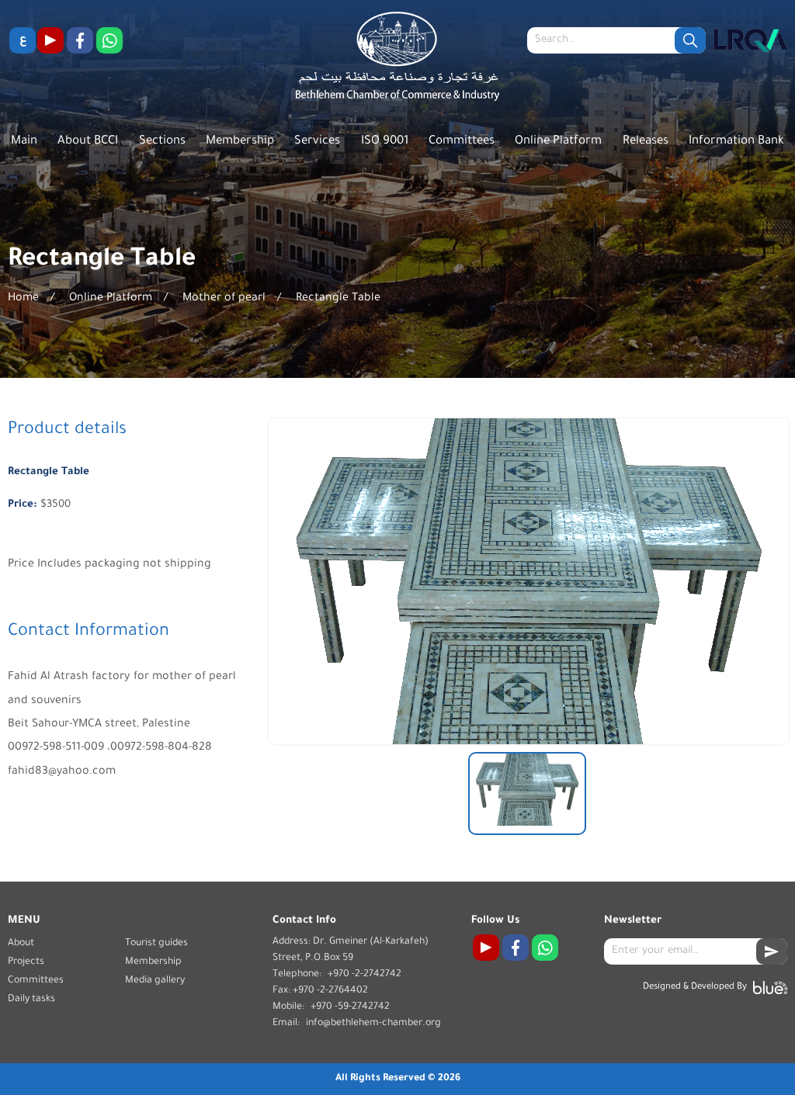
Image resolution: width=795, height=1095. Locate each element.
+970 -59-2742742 (350, 1007)
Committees (462, 141)
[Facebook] (80, 40)
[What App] (109, 40)
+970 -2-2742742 (364, 974)
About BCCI (87, 141)
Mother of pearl (224, 299)
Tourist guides (156, 943)
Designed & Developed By (695, 987)
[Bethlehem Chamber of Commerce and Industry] (398, 60)
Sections (162, 141)
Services (317, 141)
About (21, 943)
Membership (240, 141)
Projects (26, 962)
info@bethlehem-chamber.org (373, 1023)
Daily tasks (31, 999)
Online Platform (558, 141)
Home (23, 299)
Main (24, 141)
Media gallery (155, 980)
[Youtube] (50, 40)
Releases (645, 141)
